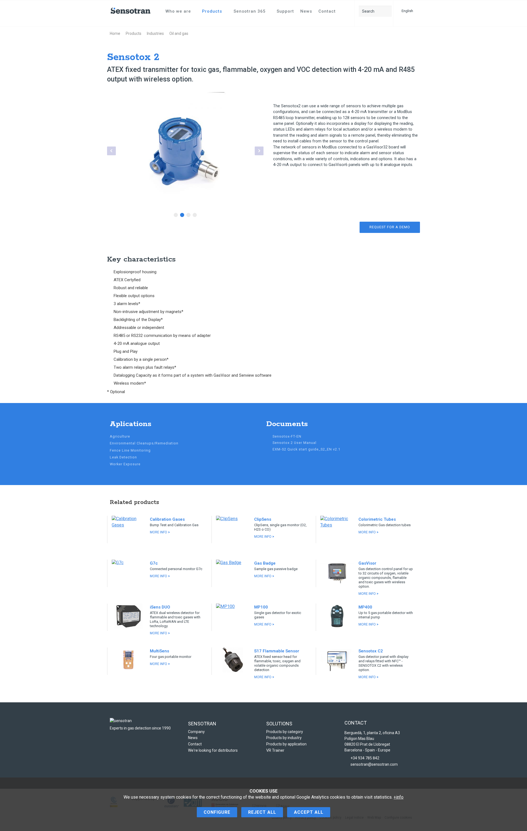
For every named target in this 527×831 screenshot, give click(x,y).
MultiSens (159, 651)
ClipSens (262, 519)
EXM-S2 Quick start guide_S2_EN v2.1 (306, 449)
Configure (217, 812)
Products (212, 11)
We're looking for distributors (213, 750)
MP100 (261, 607)
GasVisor (367, 563)
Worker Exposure (125, 464)
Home (115, 33)
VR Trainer (275, 750)
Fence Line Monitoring (130, 450)
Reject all (262, 812)
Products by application (286, 744)
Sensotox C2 (370, 651)
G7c (154, 563)
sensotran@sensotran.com (374, 764)
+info (398, 797)
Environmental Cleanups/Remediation (144, 443)
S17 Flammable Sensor (276, 651)
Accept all (308, 812)
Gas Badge (265, 563)
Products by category (284, 731)
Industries (155, 33)
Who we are (178, 11)
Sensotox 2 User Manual (294, 443)
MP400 (365, 607)
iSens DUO (160, 607)
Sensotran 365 (250, 11)
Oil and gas (178, 33)
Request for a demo (389, 227)
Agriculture (120, 436)
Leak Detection (123, 457)
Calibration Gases (167, 519)
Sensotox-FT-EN (287, 436)
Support (285, 11)
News (306, 11)
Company (196, 731)
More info (160, 532)
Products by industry (284, 738)
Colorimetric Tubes (377, 519)
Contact (327, 11)
